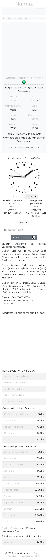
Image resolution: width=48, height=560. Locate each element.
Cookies (12, 556)
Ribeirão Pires (10, 490)
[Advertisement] (24, 50)
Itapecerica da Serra (13, 502)
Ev (4, 18)
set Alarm (31, 196)
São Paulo (8, 433)
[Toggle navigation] (40, 11)
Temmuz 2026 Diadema (15, 376)
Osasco (7, 496)
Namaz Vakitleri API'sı (29, 556)
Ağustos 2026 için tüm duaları (24, 147)
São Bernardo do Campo (16, 414)
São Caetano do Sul (13, 427)
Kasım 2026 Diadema (14, 401)
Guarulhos (8, 509)
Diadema (22, 18)
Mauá (6, 439)
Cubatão (7, 521)
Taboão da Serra (11, 483)
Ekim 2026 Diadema (13, 395)
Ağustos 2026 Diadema (15, 383)
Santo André (9, 420)
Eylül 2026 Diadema (13, 389)
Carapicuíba (9, 515)
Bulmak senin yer (22, 237)
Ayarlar (24, 222)
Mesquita (8, 542)
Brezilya (12, 18)
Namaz (24, 4)
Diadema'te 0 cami (11, 528)
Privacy (37, 553)
